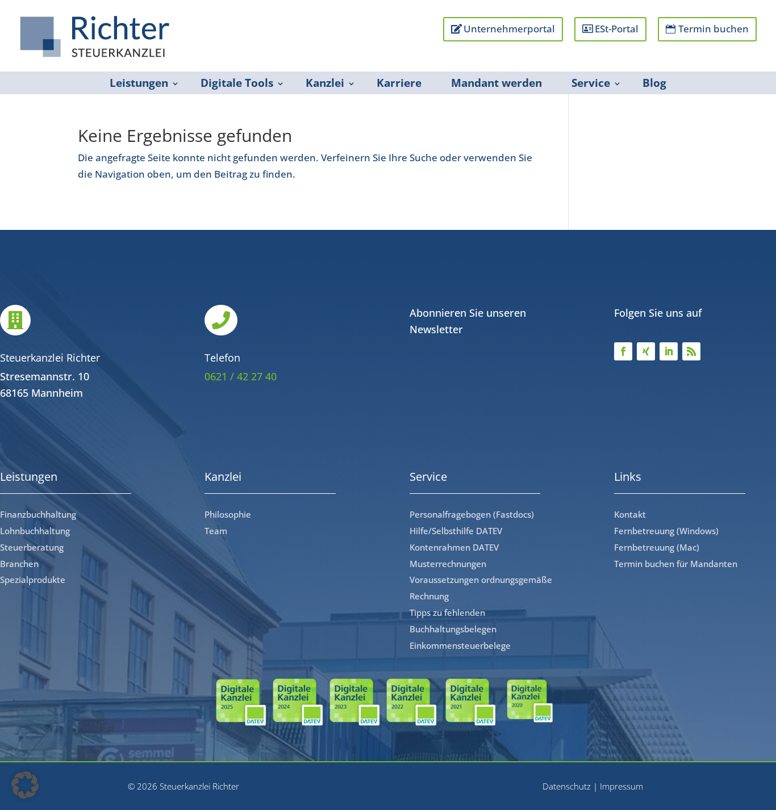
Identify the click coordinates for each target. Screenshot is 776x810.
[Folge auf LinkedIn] (669, 351)
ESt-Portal (617, 28)
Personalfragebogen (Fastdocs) (472, 514)
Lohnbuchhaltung (35, 530)
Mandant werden (496, 82)
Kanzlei (325, 82)
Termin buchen (713, 28)
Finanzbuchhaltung (38, 514)
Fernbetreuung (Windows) (666, 530)
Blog (654, 82)
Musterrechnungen (448, 563)
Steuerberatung (32, 547)
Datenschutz (567, 786)
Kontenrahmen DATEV (454, 547)
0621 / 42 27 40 (241, 376)
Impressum (621, 786)
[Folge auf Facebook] (623, 351)
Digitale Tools (237, 82)
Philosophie (228, 514)
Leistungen (139, 82)
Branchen (19, 563)
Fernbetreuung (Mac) (656, 547)
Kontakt (630, 514)
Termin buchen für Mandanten (675, 563)
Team (216, 530)
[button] (25, 785)
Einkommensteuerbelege (460, 645)
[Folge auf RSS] (691, 351)
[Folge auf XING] (646, 351)
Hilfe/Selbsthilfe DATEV (456, 530)
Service (590, 82)
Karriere (399, 82)
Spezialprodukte (32, 579)
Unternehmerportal (509, 28)
